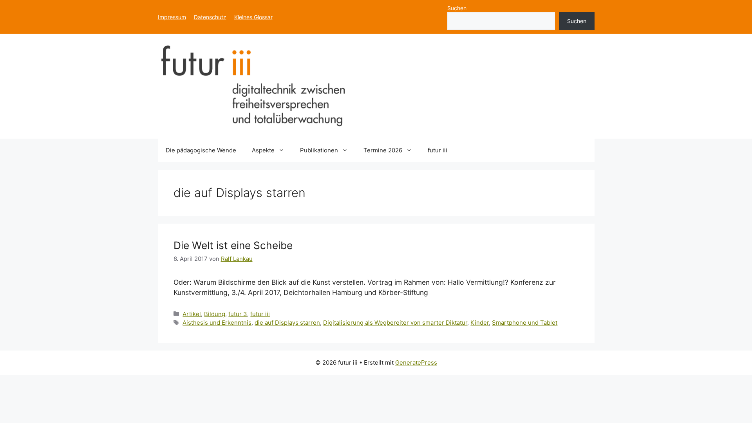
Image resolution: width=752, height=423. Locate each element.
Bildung (214, 314)
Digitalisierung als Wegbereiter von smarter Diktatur (395, 322)
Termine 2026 (382, 150)
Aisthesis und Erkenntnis (217, 322)
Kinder (479, 322)
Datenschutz (210, 17)
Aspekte (263, 150)
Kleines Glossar (253, 17)
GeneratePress (416, 362)
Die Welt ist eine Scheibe (233, 245)
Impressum (172, 17)
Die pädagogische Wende (201, 150)
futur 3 (237, 314)
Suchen (456, 8)
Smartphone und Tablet (524, 322)
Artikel (192, 314)
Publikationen (319, 150)
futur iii (437, 150)
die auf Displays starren (287, 322)
